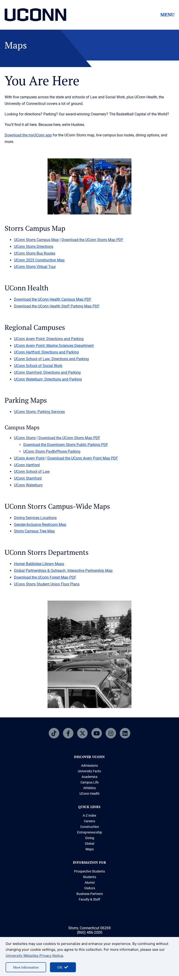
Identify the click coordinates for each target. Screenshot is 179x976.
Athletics (89, 788)
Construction (89, 827)
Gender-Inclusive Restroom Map (40, 524)
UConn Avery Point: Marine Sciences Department (54, 345)
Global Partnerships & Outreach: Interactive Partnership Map (63, 570)
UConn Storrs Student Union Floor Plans (46, 584)
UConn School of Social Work (38, 365)
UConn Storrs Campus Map (36, 240)
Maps (90, 849)
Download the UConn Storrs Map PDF (92, 240)
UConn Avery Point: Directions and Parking (49, 339)
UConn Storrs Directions (33, 246)
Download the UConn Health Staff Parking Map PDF (57, 306)
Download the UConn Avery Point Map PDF (82, 458)
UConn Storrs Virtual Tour (35, 266)
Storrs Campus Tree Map (34, 531)
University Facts (89, 771)
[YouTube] (96, 733)
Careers (89, 821)
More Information (26, 967)
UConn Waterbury (28, 485)
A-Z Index (89, 815)
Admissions (89, 765)
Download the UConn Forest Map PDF (45, 577)
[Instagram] (111, 733)
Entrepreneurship (89, 832)
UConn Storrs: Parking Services (39, 412)
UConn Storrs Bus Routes (34, 253)
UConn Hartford (27, 465)
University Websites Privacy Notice (34, 955)
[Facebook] (68, 733)
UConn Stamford (27, 478)
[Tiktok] (54, 733)
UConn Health (89, 793)
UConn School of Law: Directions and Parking (51, 359)
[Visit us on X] (82, 733)
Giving (89, 838)
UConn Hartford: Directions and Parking (46, 352)
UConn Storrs (25, 438)
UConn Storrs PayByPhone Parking (51, 451)
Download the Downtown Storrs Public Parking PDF (65, 444)
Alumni (90, 882)
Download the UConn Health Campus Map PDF (52, 299)
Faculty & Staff (89, 899)
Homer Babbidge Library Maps (39, 564)
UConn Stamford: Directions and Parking (47, 372)
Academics (89, 777)
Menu (167, 14)
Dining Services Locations (35, 518)
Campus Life (89, 782)
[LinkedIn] (125, 733)
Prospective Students (89, 871)
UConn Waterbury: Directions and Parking (48, 379)
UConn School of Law (32, 471)
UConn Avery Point (29, 458)
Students (89, 877)
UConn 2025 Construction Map (39, 260)
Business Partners (89, 894)
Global (89, 843)
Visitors (89, 888)
